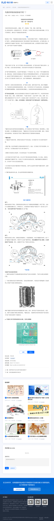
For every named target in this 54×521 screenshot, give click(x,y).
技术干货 (8, 7)
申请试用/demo (34, 489)
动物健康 (29, 15)
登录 (48, 2)
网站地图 (41, 517)
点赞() (31, 352)
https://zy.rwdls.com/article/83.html (17, 365)
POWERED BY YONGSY (7, 519)
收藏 (23, 352)
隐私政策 (46, 517)
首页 (4, 7)
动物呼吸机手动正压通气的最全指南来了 (16, 370)
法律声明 (41, 519)
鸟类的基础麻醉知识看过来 (13, 372)
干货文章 (14, 7)
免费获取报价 (19, 489)
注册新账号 (12, 468)
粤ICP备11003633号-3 (33, 517)
